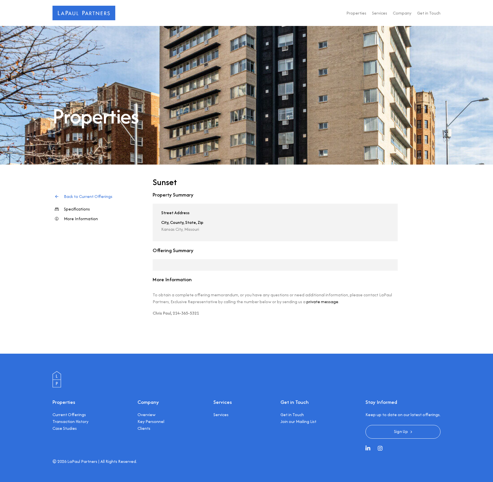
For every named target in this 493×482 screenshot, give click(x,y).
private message (322, 302)
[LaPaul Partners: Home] (83, 9)
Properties (356, 13)
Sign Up (401, 431)
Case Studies (64, 428)
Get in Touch (429, 13)
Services (379, 13)
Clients (144, 428)
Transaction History (70, 421)
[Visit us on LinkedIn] (369, 448)
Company (402, 13)
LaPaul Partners (82, 461)
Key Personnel (151, 421)
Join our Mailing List (298, 421)
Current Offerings (69, 415)
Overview (146, 415)
